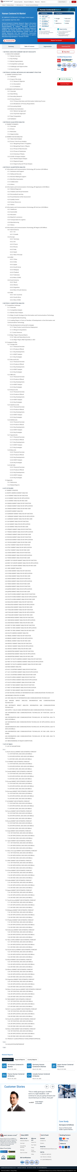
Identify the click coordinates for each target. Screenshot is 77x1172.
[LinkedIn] (69, 1147)
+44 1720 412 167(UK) (45, 1157)
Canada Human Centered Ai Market (41, 1075)
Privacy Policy (14, 1170)
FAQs (32, 1154)
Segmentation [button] (48, 46)
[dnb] (3, 1157)
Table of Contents (29, 46)
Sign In (73, 1)
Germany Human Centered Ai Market (39, 1065)
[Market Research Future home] (7, 2)
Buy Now (66, 52)
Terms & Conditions (5, 1170)
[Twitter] (66, 1147)
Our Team (33, 1145)
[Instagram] (60, 1147)
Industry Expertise (18, 1)
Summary (11, 46)
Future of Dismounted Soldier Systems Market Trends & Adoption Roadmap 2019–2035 (65, 1128)
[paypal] (4, 1152)
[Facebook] (63, 1147)
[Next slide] (52, 1087)
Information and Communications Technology (20, 5)
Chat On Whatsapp (66, 79)
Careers (42, 1143)
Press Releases (33, 1150)
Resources (37, 1)
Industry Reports (11, 5)
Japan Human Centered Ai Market (65, 1065)
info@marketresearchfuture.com (48, 1148)
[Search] (70, 2)
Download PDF (10, 41)
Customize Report (65, 84)
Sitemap (22, 1150)
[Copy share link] (65, 69)
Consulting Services (23, 1146)
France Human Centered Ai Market (16, 1075)
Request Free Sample (56, 40)
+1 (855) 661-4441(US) (45, 1154)
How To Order (23, 1152)
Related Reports (7, 1059)
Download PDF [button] (66, 46)
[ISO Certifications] (66, 63)
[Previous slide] (47, 1087)
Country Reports (32, 1059)
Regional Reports (20, 1059)
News (32, 1147)
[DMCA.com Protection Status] (11, 1157)
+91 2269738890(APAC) (46, 1159)
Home (3, 5)
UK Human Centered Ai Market (15, 1065)
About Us (43, 1)
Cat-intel (22, 1143)
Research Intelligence (29, 1)
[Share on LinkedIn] (62, 69)
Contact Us (43, 1140)
